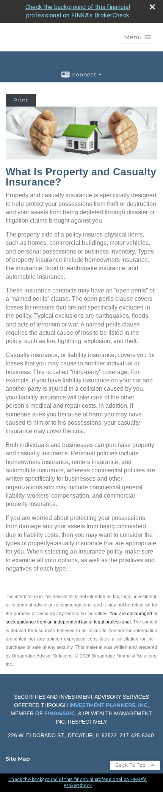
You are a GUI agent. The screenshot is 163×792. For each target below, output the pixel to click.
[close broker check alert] (152, 7)
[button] (137, 37)
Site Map (18, 758)
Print (20, 100)
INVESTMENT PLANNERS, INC (108, 705)
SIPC (69, 713)
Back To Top (131, 765)
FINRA (52, 713)
